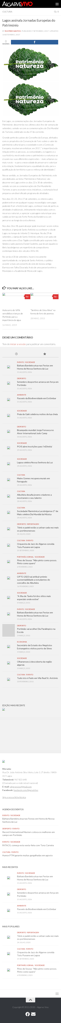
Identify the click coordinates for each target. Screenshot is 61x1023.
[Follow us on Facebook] (27, 1014)
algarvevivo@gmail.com (21, 786)
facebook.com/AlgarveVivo (26, 790)
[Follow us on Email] (33, 1014)
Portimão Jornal (25, 557)
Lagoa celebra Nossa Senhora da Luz (35, 462)
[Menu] (57, 4)
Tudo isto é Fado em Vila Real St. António (37, 678)
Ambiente (21, 395)
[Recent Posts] (16, 354)
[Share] (34, 42)
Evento (20, 362)
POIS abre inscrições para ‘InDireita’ (34, 446)
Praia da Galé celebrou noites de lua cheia (37, 414)
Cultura (7, 11)
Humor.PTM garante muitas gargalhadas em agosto (27, 855)
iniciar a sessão (18, 344)
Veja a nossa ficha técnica (14, 797)
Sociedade (30, 362)
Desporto (21, 378)
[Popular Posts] (44, 354)
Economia (22, 642)
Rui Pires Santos (13, 31)
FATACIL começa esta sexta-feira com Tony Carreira (28, 845)
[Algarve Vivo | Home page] (22, 4)
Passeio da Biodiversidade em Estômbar (36, 398)
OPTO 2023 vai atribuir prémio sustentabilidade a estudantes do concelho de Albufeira (33, 579)
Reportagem (33, 524)
